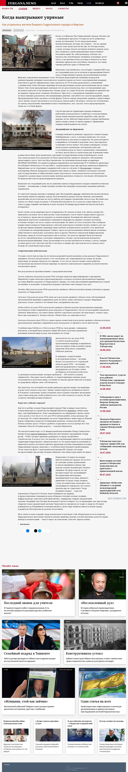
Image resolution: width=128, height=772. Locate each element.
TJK (71, 3)
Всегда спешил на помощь (112, 721)
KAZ (53, 3)
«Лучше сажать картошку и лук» (47, 722)
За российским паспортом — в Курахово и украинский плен (80, 723)
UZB (89, 3)
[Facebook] (43, 530)
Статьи (23, 8)
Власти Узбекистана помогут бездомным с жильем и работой (111, 360)
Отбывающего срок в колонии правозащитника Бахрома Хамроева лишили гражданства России (113, 402)
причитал (72, 410)
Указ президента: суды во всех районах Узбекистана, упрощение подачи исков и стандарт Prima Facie (113, 380)
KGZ (62, 3)
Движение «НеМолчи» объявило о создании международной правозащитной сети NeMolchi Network (111, 488)
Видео (36, 8)
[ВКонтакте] (27, 530)
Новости (7, 8)
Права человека (30, 30)
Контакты (7, 764)
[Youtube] (47, 530)
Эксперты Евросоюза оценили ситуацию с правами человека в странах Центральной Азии (111, 424)
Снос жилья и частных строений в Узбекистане (50, 30)
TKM (80, 3)
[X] (23, 530)
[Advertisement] (64, 550)
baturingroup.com (79, 768)
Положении (86, 168)
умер (28, 204)
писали (77, 194)
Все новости (117, 498)
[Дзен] (35, 530)
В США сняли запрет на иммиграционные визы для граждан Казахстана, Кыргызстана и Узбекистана (112, 341)
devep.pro (74, 769)
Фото (49, 8)
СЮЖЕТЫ (63, 8)
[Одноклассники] (31, 530)
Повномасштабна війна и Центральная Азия (14, 722)
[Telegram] (39, 530)
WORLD (99, 3)
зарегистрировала (39, 434)
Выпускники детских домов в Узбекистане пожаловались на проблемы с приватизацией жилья (111, 465)
